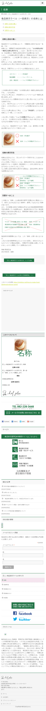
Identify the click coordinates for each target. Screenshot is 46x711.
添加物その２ (7, 593)
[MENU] (42, 3)
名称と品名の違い (11, 24)
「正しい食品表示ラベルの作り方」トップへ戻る (19, 260)
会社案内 (5, 697)
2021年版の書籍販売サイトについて (14, 486)
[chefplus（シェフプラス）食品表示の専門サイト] (7, 3)
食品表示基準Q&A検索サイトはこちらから (21, 436)
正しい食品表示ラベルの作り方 (13, 576)
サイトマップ (7, 703)
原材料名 (6, 584)
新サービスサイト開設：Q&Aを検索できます (17, 504)
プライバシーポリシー (9, 700)
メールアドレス (8, 545)
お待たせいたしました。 (11, 492)
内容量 (6, 598)
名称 (5, 580)
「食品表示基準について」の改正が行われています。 (19, 498)
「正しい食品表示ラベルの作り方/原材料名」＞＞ (19, 275)
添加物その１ (7, 589)
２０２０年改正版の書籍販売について (15, 511)
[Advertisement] (23, 310)
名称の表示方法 (10, 27)
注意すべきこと (10, 30)
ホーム (5, 693)
